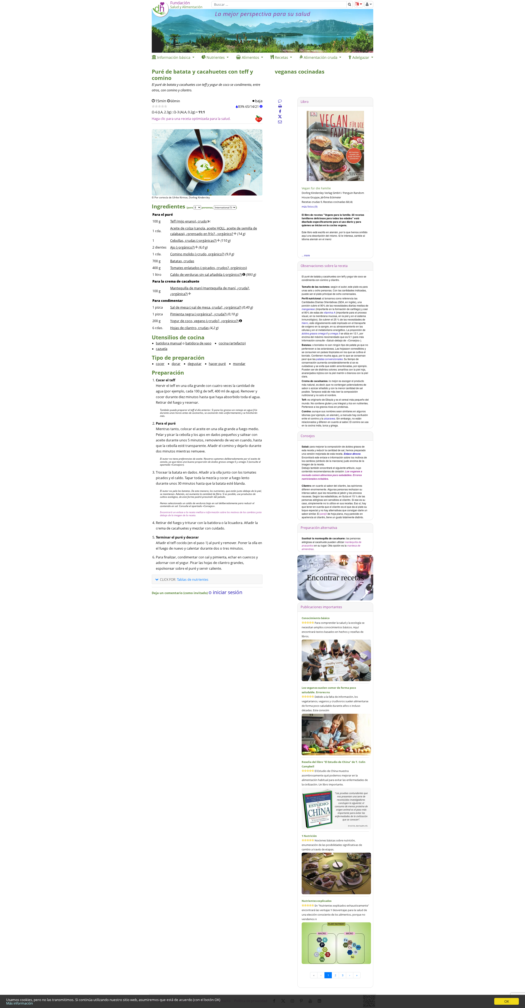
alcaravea (329, 418)
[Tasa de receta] (159, 106)
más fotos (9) (309, 206)
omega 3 (335, 333)
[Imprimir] (279, 106)
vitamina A (329, 312)
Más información (19, 1003)
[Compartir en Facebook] (279, 111)
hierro (305, 323)
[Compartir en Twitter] (279, 116)
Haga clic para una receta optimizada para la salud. (191, 118)
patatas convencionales (329, 359)
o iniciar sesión (225, 592)
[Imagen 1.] (207, 178)
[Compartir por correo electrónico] (279, 122)
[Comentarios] (279, 101)
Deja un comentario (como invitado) (180, 593)
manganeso (308, 309)
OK (506, 1001)
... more (306, 255)
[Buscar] (350, 4)
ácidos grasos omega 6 (315, 333)
